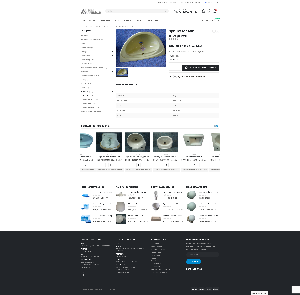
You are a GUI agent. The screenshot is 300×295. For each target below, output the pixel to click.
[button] (215, 126)
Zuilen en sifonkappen (88, 111)
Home (83, 20)
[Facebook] (217, 2)
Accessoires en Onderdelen (90, 40)
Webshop (92, 20)
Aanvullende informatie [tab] (126, 85)
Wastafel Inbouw (89, 107)
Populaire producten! (210, 19)
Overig (83, 79)
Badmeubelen (86, 48)
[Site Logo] (92, 11)
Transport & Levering (158, 249)
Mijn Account (162, 2)
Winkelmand (174, 2)
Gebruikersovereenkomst (160, 269)
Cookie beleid (156, 266)
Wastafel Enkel (88, 103)
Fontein (178, 59)
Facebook (170, 76)
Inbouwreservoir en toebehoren (92, 67)
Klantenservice (153, 20)
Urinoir (83, 87)
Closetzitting (85, 60)
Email (175, 76)
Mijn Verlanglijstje (187, 2)
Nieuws (117, 20)
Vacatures (155, 258)
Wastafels (85, 91)
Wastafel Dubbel (89, 99)
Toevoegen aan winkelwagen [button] (95, 170)
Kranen (83, 71)
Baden (83, 44)
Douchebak (85, 63)
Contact (139, 20)
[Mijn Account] (203, 11)
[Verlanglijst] (209, 11)
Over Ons (127, 20)
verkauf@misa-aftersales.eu (126, 261)
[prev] (214, 31)
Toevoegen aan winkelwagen (202, 68)
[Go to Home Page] (81, 26)
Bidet (83, 52)
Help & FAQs (155, 244)
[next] (217, 31)
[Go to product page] (94, 142)
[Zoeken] (165, 11)
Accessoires (85, 36)
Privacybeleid (156, 264)
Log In (197, 2)
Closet (83, 56)
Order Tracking (156, 247)
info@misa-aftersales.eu (90, 256)
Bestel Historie (156, 252)
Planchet (84, 83)
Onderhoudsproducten (89, 75)
